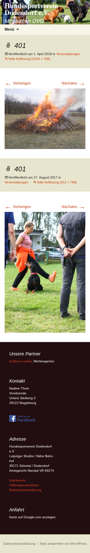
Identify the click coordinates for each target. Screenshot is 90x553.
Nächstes (73, 83)
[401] (45, 118)
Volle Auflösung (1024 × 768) (29, 59)
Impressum (17, 480)
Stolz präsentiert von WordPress (63, 543)
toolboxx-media (20, 361)
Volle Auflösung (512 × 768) (57, 182)
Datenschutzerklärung (25, 490)
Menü (9, 29)
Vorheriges (18, 83)
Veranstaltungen (68, 54)
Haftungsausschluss (24, 485)
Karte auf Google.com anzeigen (32, 517)
